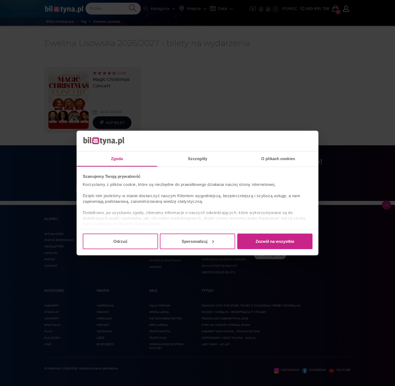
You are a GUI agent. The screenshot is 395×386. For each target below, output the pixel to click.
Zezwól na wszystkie (275, 241)
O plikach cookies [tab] (278, 158)
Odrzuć (120, 241)
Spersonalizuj (194, 241)
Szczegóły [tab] (197, 158)
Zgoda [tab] (117, 158)
